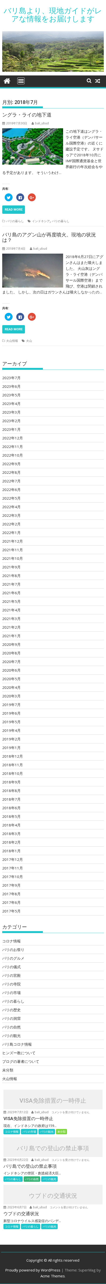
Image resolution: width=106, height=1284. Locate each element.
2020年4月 (11, 687)
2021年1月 (11, 635)
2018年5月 (11, 816)
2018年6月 (11, 807)
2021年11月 (12, 549)
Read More (13, 209)
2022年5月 (11, 498)
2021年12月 (12, 541)
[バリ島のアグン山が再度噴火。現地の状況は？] (32, 256)
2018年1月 (11, 850)
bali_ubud (42, 123)
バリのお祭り (13, 949)
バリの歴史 (11, 1009)
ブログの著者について (20, 1061)
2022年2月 (11, 523)
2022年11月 (12, 446)
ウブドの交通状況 (53, 1196)
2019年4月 (11, 730)
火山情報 (12, 341)
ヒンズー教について (18, 1052)
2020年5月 (11, 678)
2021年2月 (11, 627)
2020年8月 (11, 652)
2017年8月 (11, 893)
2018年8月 (11, 790)
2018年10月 (12, 773)
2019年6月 (11, 713)
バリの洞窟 (11, 1018)
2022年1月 (11, 532)
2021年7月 (11, 584)
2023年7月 (11, 377)
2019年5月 (11, 721)
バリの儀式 (11, 966)
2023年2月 (11, 420)
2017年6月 (11, 902)
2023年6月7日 (17, 1207)
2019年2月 (11, 738)
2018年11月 (12, 764)
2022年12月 (12, 437)
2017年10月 (12, 876)
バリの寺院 (11, 983)
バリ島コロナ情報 (17, 1044)
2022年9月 (11, 463)
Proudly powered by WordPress (32, 1270)
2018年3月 (11, 833)
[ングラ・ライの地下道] (32, 131)
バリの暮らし (15, 221)
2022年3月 (11, 515)
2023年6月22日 (18, 1160)
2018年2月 (11, 842)
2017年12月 (12, 859)
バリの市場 (11, 992)
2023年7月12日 (18, 1112)
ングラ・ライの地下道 (27, 115)
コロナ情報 (11, 940)
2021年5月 (11, 601)
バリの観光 (11, 1035)
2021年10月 (12, 558)
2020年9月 (11, 644)
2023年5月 (11, 394)
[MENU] (21, 80)
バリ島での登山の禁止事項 (53, 1148)
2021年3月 (11, 618)
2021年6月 (11, 592)
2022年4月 (11, 506)
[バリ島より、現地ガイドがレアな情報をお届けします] (7, 80)
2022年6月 (11, 489)
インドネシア (41, 221)
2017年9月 (11, 885)
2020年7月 (11, 661)
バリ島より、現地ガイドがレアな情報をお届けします (53, 14)
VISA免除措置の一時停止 (52, 1100)
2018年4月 (11, 824)
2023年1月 (11, 429)
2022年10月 (12, 455)
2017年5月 (11, 911)
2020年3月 (11, 695)
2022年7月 (11, 480)
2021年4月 (11, 609)
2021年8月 (11, 575)
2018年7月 (11, 799)
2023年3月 (11, 412)
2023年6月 (11, 386)
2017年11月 (12, 868)
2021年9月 (11, 566)
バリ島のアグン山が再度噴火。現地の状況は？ (49, 237)
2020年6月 (11, 670)
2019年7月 (11, 704)
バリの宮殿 (11, 975)
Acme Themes (52, 1275)
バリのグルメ (13, 958)
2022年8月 (11, 472)
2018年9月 (11, 781)
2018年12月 (12, 756)
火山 (29, 341)
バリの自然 (11, 1026)
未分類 (7, 1070)
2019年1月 (11, 747)
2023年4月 (11, 403)
